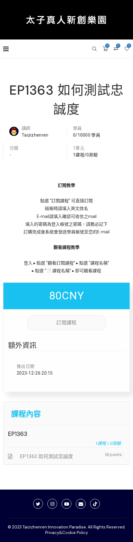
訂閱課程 (66, 323)
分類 (14, 148)
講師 (26, 128)
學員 (77, 128)
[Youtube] (66, 504)
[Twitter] (38, 504)
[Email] (81, 504)
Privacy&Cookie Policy (66, 532)
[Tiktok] (95, 504)
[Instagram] (52, 504)
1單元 (78, 148)
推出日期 (25, 366)
